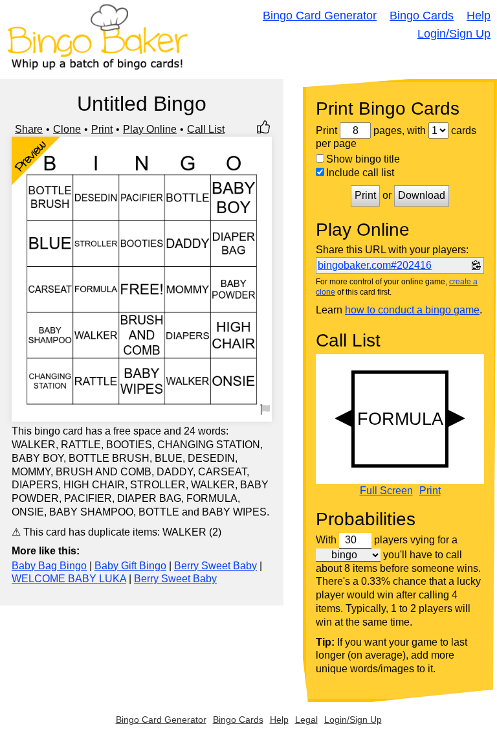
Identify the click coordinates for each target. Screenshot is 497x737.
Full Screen (386, 491)
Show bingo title (363, 158)
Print (102, 129)
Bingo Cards (422, 15)
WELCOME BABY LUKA (69, 578)
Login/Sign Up (454, 33)
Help (479, 15)
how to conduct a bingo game (412, 309)
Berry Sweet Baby (215, 565)
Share (29, 129)
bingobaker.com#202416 (375, 265)
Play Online (150, 129)
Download (421, 195)
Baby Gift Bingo (130, 565)
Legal (306, 719)
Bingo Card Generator (320, 15)
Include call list (360, 172)
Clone (67, 129)
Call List (206, 129)
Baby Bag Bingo (49, 565)
